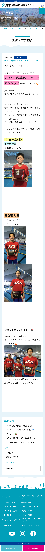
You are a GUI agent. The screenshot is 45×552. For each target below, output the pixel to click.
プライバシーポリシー (30, 525)
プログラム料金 (10, 506)
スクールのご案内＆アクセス (31, 497)
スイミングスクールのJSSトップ (31, 519)
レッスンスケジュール (30, 506)
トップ (7, 497)
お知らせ (9, 452)
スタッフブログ (32, 28)
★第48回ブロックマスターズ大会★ (20, 442)
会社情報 (7, 525)
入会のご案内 (9, 502)
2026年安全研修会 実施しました (19, 425)
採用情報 (7, 515)
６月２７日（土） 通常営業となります (21, 438)
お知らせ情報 (26, 515)
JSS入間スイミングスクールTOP (12, 28)
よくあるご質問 (10, 510)
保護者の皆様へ (27, 502)
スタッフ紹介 (26, 510)
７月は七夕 (10, 434)
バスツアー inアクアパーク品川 (19, 430)
